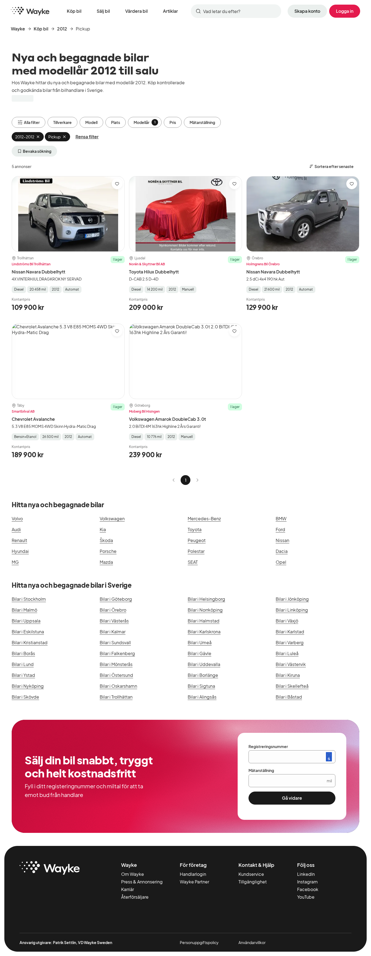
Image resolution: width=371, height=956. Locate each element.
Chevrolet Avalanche (33, 419)
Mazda (106, 562)
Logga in (344, 11)
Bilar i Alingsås (202, 697)
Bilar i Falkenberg (117, 653)
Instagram (307, 882)
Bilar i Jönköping (292, 599)
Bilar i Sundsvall (115, 642)
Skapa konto (307, 11)
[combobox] (236, 11)
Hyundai (20, 551)
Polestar (196, 551)
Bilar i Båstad (289, 697)
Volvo (17, 518)
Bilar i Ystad (23, 675)
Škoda (106, 540)
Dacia (282, 551)
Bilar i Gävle (199, 653)
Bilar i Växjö (287, 621)
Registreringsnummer (268, 746)
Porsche (108, 551)
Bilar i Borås (23, 653)
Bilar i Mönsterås (116, 664)
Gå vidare (292, 798)
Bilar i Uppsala (26, 621)
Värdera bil (136, 11)
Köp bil (74, 11)
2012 (62, 29)
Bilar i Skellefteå (292, 686)
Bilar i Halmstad (203, 621)
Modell (91, 122)
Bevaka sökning (37, 151)
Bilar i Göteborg (116, 599)
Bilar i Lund (23, 664)
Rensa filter (87, 136)
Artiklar (170, 11)
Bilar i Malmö (24, 610)
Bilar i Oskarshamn (118, 686)
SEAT (193, 562)
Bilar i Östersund (116, 675)
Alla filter (32, 122)
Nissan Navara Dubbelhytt (38, 272)
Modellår (145, 122)
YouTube (306, 897)
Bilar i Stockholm (29, 599)
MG (15, 562)
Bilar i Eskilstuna (28, 631)
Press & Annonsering (142, 882)
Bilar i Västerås (114, 621)
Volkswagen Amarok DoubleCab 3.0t (167, 419)
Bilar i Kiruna (288, 675)
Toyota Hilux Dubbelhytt (154, 272)
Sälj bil (103, 11)
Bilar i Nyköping (28, 686)
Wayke (18, 29)
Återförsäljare (135, 897)
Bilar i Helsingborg (206, 599)
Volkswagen (112, 518)
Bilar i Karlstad (290, 631)
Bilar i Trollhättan (116, 697)
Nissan (282, 540)
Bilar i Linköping (292, 610)
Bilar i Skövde (25, 697)
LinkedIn (306, 874)
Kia (103, 529)
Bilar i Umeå (200, 642)
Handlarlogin (193, 874)
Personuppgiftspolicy (199, 942)
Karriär (127, 889)
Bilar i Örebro (113, 610)
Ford (280, 529)
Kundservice (251, 874)
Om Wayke (132, 874)
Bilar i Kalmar (112, 631)
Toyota (195, 529)
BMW (281, 518)
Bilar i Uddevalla (204, 664)
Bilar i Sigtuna (201, 686)
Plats (115, 122)
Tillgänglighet (252, 882)
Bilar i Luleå (287, 653)
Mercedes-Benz (204, 518)
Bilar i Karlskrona (204, 631)
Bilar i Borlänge (203, 675)
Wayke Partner (194, 882)
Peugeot (197, 540)
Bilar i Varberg (290, 642)
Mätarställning (202, 122)
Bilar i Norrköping (205, 610)
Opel (281, 562)
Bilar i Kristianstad (30, 642)
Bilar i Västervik (291, 664)
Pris (172, 122)
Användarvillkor (252, 942)
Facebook (307, 889)
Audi (16, 529)
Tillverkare (62, 122)
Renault (19, 540)
